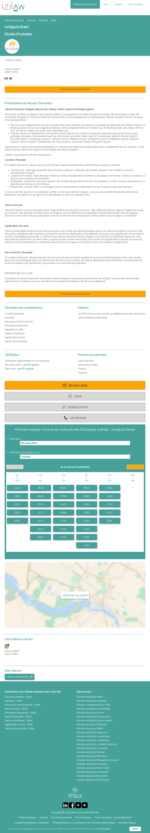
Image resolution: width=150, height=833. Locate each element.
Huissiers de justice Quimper (91, 700)
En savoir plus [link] (104, 829)
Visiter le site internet (18, 676)
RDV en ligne (78, 385)
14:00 (17, 487)
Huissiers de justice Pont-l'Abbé (93, 768)
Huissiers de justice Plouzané (91, 764)
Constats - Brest (13, 700)
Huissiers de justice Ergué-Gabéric (94, 720)
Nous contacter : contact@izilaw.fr (113, 817)
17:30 (86, 545)
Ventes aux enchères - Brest (20, 728)
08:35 (40, 487)
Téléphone (78, 418)
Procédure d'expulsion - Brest (20, 712)
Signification (78, 407)
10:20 (40, 504)
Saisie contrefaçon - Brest (19, 720)
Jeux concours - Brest (16, 708)
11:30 (40, 512)
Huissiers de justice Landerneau (93, 736)
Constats (31, 20)
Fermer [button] (135, 829)
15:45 (17, 512)
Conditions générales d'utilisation (31, 822)
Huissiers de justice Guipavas (91, 732)
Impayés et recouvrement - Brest (23, 704)
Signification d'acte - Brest (19, 724)
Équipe (118, 4)
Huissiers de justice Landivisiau (92, 740)
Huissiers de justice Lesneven (92, 748)
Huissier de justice (14, 20)
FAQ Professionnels (61, 817)
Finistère (43, 20)
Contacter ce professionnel (75, 89)
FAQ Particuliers (83, 817)
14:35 (17, 496)
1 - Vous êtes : (13, 438)
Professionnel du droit (85, 4)
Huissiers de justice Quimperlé (92, 772)
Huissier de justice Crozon (90, 712)
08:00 (63, 487)
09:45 (40, 496)
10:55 (63, 528)
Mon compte (136, 4)
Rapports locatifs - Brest (18, 716)
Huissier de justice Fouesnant (91, 724)
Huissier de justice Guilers (89, 728)
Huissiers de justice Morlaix (90, 752)
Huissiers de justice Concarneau (93, 708)
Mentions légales (127, 822)
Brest (53, 20)
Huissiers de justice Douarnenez (93, 716)
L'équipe (43, 817)
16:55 (17, 520)
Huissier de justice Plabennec (91, 756)
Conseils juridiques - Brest (18, 696)
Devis (78, 396)
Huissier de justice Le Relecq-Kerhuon (96, 744)
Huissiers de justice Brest (89, 696)
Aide (105, 4)
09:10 (63, 504)
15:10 (17, 504)
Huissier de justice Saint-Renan (92, 779)
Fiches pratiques (27, 817)
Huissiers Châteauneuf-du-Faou (93, 704)
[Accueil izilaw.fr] (13, 12)
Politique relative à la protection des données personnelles (83, 822)
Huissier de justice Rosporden (92, 775)
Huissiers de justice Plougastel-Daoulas (97, 760)
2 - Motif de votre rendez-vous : (23, 452)
